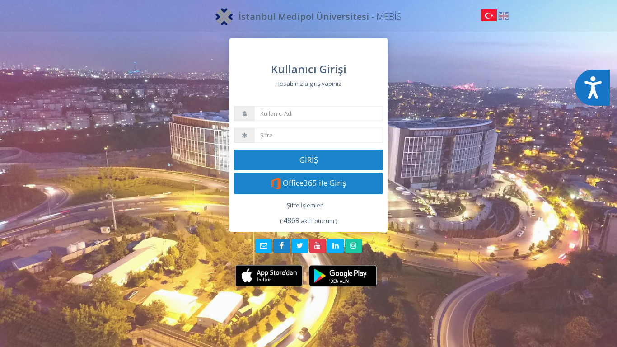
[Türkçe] (489, 18)
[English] (503, 18)
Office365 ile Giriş (313, 183)
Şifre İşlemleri (305, 205)
